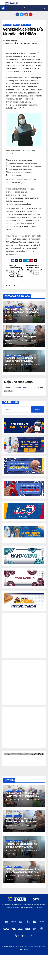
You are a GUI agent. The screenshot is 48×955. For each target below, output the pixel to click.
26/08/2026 (12, 800)
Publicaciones (10, 402)
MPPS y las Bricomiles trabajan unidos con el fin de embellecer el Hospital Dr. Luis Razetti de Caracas (16, 271)
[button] (45, 8)
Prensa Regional (11, 40)
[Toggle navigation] (24, 8)
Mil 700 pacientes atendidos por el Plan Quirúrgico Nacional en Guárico (32, 270)
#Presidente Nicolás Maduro (27, 43)
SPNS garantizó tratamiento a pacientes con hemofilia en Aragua (22, 872)
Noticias (16, 24)
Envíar (37, 409)
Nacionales (7, 24)
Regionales (18, 331)
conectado (26, 387)
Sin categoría (26, 24)
